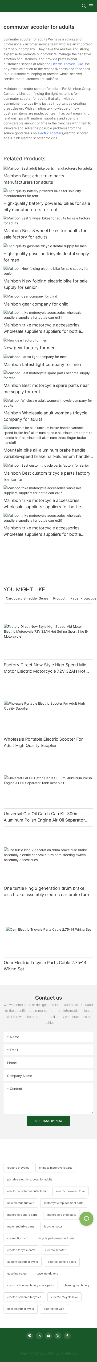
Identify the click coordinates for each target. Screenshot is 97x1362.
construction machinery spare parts (30, 1285)
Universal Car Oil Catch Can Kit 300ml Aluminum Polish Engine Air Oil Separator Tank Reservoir (44, 817)
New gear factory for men (30, 347)
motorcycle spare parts (22, 1214)
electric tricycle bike (64, 1297)
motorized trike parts (20, 1226)
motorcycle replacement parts (63, 1203)
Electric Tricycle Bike (67, 64)
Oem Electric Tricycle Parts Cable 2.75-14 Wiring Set (45, 965)
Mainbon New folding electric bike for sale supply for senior (46, 284)
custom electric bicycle (22, 1261)
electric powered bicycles (24, 1297)
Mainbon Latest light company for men (42, 364)
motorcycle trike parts (61, 1214)
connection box (17, 1238)
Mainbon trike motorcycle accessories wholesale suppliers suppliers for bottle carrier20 (42, 531)
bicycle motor (53, 1226)
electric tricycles (18, 1167)
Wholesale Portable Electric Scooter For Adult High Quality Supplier (43, 742)
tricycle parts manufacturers (55, 1238)
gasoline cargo (17, 1273)
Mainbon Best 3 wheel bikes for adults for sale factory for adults (45, 233)
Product (59, 598)
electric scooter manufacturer (26, 1191)
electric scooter (49, 133)
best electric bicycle (20, 1308)
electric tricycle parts (21, 1250)
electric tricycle (54, 1308)
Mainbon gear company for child (36, 304)
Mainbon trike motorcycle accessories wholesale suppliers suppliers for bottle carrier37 (42, 504)
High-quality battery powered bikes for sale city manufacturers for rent (47, 206)
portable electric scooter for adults (29, 1179)
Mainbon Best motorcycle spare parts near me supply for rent (46, 388)
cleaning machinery (76, 1285)
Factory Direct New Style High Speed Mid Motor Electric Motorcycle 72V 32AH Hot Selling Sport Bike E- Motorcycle (45, 668)
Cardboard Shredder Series (27, 598)
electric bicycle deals (62, 1261)
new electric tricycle (20, 1203)
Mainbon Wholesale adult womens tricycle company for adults (45, 416)
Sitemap (70, 1353)
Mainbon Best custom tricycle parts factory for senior (47, 476)
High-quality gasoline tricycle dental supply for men (46, 256)
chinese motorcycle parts (55, 1167)
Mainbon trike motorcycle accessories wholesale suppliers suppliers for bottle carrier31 (42, 328)
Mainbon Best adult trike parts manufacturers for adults (34, 179)
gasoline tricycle (47, 1273)
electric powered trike (70, 1191)
